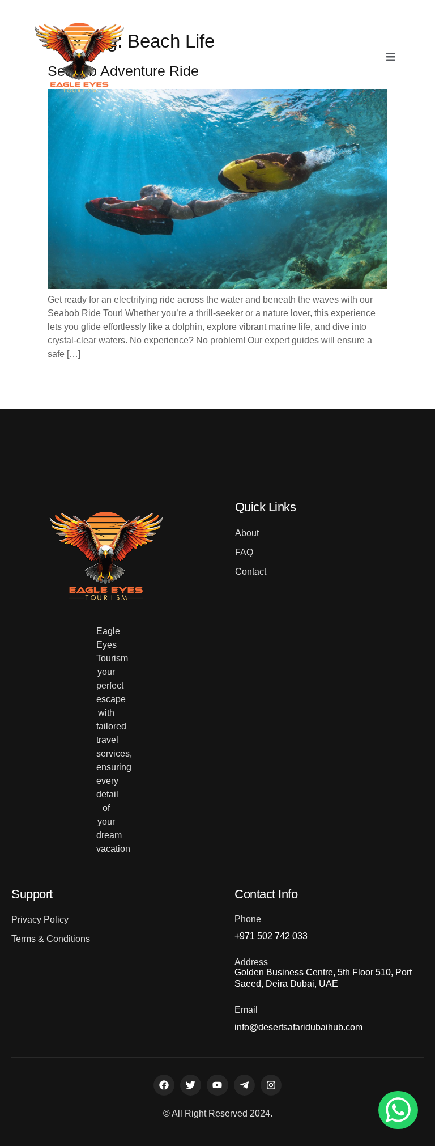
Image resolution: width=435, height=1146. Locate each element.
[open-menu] (390, 58)
